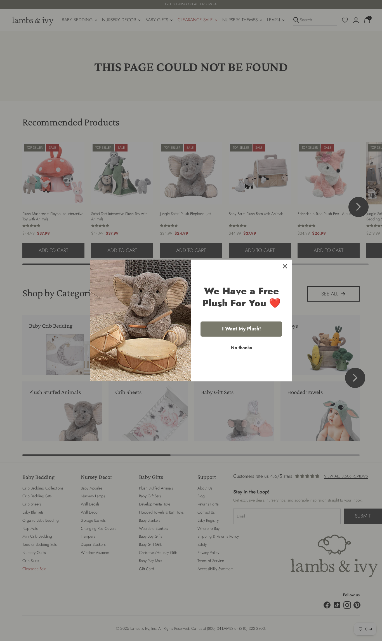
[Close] (285, 266)
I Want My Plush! (241, 328)
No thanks (241, 347)
